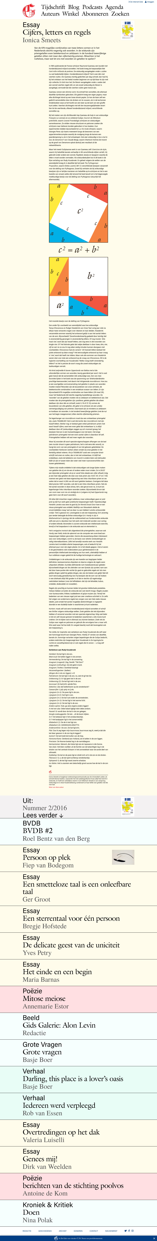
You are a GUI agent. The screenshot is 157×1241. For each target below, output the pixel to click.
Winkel (70, 13)
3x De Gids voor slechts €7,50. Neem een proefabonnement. (81, 1238)
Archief (63, 1231)
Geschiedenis (45, 1231)
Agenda (114, 7)
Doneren (78, 1231)
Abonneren (95, 13)
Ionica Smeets (42, 39)
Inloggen (150, 2)
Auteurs (50, 13)
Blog (73, 7)
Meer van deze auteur (56, 787)
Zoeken (120, 13)
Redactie (27, 1231)
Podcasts (92, 7)
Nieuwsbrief (111, 1231)
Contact (94, 1231)
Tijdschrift (53, 7)
